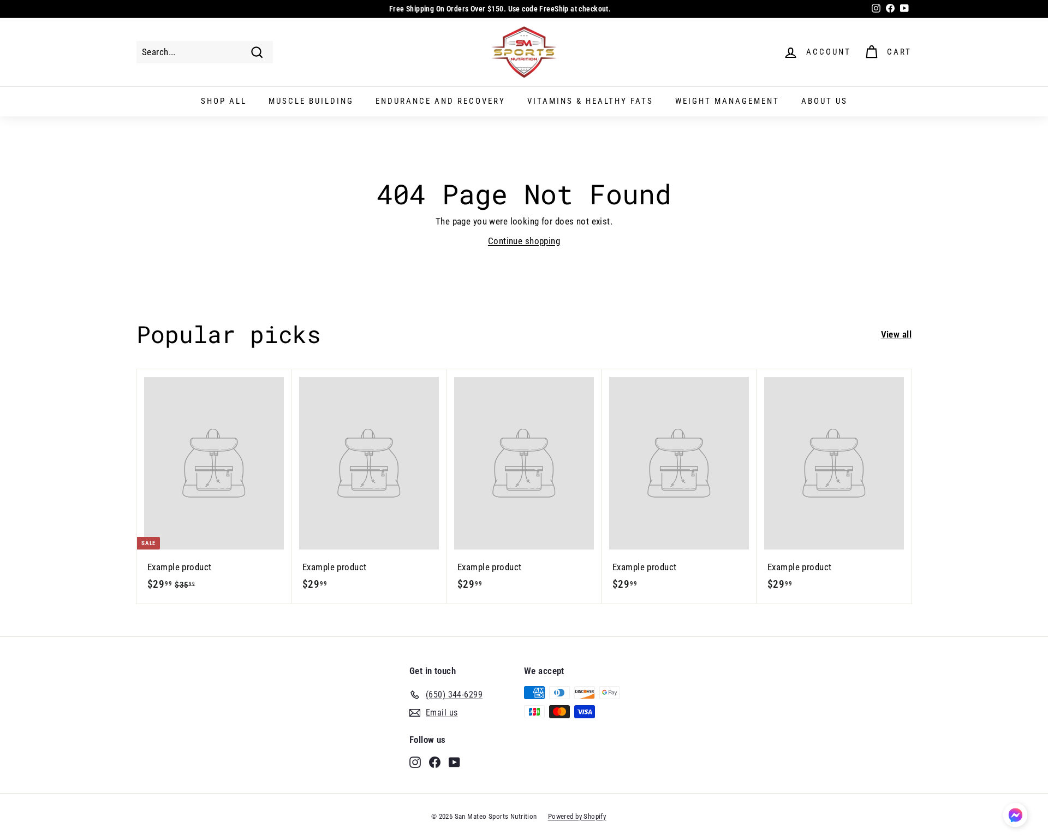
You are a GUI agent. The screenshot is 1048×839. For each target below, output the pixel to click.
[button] (1015, 817)
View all (896, 334)
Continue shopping (524, 240)
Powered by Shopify (577, 816)
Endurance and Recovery (440, 101)
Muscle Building (311, 101)
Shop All (224, 101)
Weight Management (727, 101)
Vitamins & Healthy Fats (590, 101)
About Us (824, 101)
